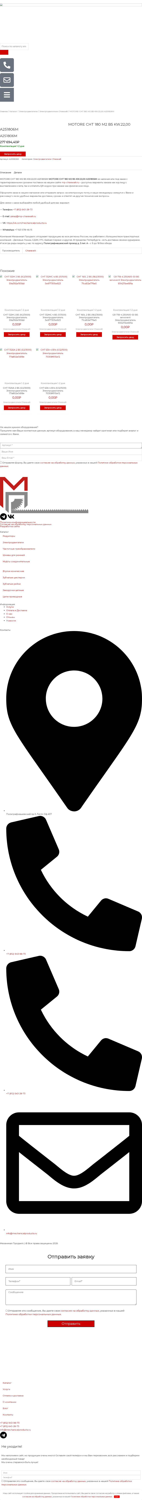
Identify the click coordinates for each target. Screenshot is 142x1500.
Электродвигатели (28, 111)
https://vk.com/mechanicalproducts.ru (27, 223)
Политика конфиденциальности (18, 522)
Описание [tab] (5, 172)
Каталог (13, 111)
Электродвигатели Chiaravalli (53, 111)
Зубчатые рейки (12, 584)
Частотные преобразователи (19, 548)
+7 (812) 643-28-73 (22, 209)
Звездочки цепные (13, 590)
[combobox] (14, 46)
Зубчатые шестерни (14, 577)
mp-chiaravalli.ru (70, 182)
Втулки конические (13, 571)
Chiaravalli (30, 250)
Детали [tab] (18, 172)
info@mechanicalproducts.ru (15, 1429)
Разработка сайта (10, 526)
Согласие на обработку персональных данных (25, 524)
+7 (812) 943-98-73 (9, 1423)
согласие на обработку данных (57, 462)
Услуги (6, 1389)
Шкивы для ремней (14, 555)
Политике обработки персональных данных (33, 1314)
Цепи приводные (12, 596)
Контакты (8, 1414)
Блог (5, 1408)
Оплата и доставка (13, 1395)
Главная (4, 111)
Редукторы (9, 536)
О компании (9, 1402)
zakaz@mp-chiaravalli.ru (23, 216)
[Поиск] (4, 52)
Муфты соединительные (16, 561)
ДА (116, 1496)
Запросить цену (12, 154)
